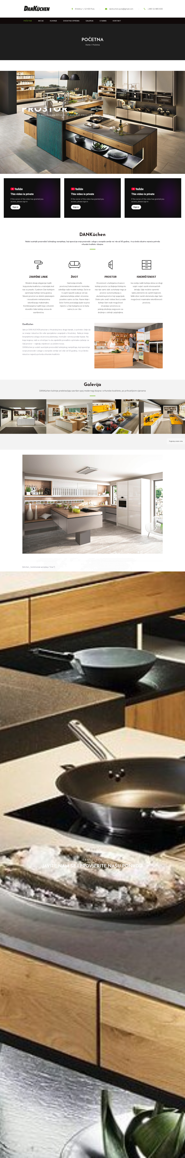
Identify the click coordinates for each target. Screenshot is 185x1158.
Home (88, 45)
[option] (32, 198)
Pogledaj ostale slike (176, 441)
